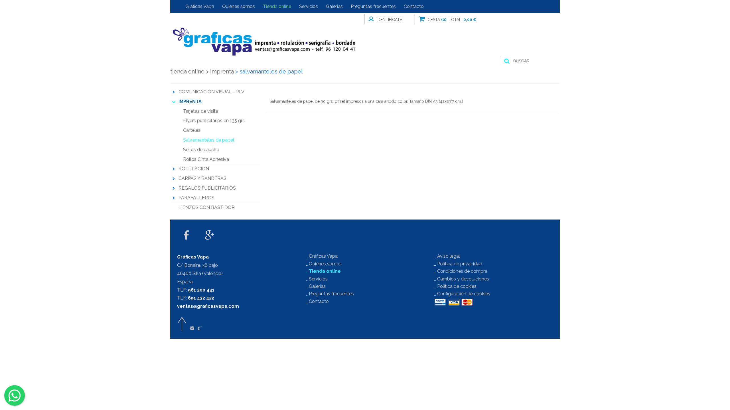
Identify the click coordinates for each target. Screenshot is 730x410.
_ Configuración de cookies (462, 293)
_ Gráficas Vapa (321, 256)
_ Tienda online (323, 271)
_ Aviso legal (447, 256)
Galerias (334, 6)
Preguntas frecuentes (373, 6)
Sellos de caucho (201, 149)
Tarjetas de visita (200, 111)
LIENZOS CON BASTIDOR (207, 207)
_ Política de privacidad (458, 263)
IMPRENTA (220, 71)
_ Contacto (317, 301)
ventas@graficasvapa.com (208, 306)
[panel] (192, 328)
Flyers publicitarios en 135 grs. (214, 120)
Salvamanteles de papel (208, 140)
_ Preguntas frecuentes (329, 293)
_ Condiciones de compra (460, 271)
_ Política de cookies (455, 286)
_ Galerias (315, 286)
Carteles (191, 130)
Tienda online (277, 6)
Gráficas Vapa (199, 6)
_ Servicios (316, 279)
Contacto (414, 6)
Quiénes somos (238, 6)
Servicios (308, 6)
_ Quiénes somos (323, 263)
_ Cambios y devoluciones (461, 279)
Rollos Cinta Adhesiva (206, 159)
